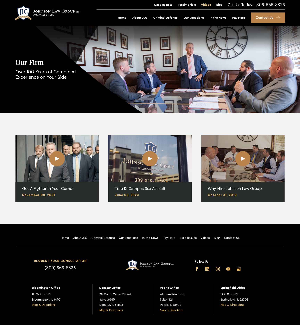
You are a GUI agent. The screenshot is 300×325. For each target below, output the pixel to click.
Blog (219, 5)
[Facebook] (197, 269)
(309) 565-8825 (60, 268)
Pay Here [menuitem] (238, 18)
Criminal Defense (103, 238)
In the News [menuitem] (218, 18)
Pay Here (169, 238)
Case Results (163, 5)
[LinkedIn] (207, 269)
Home (65, 238)
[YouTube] (228, 269)
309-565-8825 (270, 4)
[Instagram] (218, 269)
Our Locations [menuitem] (194, 18)
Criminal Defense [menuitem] (165, 18)
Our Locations (128, 238)
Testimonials (187, 5)
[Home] (47, 13)
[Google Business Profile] (239, 269)
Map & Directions (44, 305)
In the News (150, 238)
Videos (206, 5)
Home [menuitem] (122, 18)
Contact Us (231, 238)
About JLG (80, 238)
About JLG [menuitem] (139, 18)
